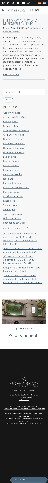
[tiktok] (28, 3)
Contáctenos (19, 480)
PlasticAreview (11, 192)
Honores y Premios (13, 148)
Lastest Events (11, 161)
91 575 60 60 (24, 400)
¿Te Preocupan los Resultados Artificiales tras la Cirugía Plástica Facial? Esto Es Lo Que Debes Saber (22, 279)
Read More (10, 74)
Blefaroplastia (10, 121)
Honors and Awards (13, 152)
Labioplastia (9, 156)
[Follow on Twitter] (13, 3)
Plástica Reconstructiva (16, 187)
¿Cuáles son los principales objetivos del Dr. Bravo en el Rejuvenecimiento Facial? (18, 260)
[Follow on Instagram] (8, 3)
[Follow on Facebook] (3, 3)
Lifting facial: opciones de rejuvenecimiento (20, 22)
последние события (14, 222)
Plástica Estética (11, 31)
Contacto (33, 406)
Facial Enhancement (14, 143)
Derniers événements (14, 139)
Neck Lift (8, 178)
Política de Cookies (30, 409)
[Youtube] (23, 3)
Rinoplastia (9, 200)
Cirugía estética (35, 28)
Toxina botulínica (12, 214)
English (42, 409)
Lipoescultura (10, 170)
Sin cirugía (9, 209)
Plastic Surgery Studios (32, 423)
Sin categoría (10, 205)
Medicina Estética (12, 174)
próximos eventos (13, 196)
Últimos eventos (12, 218)
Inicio (12, 406)
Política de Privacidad (12, 409)
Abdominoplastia (12, 112)
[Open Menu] (43, 10)
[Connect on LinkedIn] (18, 3)
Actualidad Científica (14, 117)
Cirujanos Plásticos (13, 134)
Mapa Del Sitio (22, 406)
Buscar (8, 100)
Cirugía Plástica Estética (16, 130)
